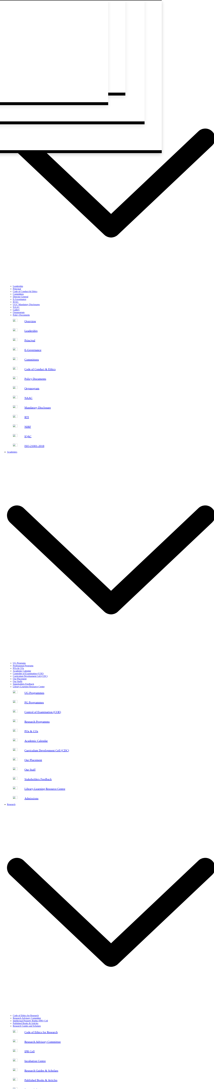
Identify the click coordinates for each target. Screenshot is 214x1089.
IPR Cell (29, 1051)
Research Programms (37, 721)
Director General (20, 296)
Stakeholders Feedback (23, 684)
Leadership (18, 286)
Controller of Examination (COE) (28, 673)
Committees (18, 294)
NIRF (27, 426)
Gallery (16, 310)
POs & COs (18, 668)
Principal (17, 289)
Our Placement (19, 679)
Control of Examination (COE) (42, 712)
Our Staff (30, 769)
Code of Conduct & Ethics (25, 291)
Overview (30, 321)
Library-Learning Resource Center (29, 686)
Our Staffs (17, 681)
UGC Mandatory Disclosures (26, 304)
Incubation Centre (35, 1061)
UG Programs (19, 663)
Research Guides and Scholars (27, 1026)
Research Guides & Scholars (41, 1070)
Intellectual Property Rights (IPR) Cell (30, 1021)
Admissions (31, 798)
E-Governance (19, 299)
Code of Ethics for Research (26, 1015)
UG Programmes (34, 692)
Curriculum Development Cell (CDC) (30, 676)
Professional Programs (23, 665)
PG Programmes (34, 702)
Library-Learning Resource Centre (44, 788)
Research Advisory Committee (27, 1018)
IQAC (16, 302)
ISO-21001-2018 (34, 446)
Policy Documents (21, 315)
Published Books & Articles (25, 1023)
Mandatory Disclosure (37, 407)
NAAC (16, 307)
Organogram (18, 312)
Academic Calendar (22, 671)
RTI (26, 417)
